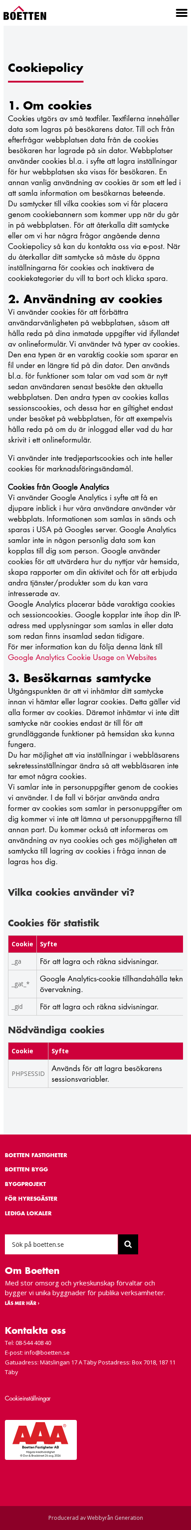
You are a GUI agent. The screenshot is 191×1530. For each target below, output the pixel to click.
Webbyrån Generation (115, 1518)
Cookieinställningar (28, 1398)
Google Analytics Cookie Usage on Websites (82, 657)
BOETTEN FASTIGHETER (36, 1155)
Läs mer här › (22, 1303)
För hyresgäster (31, 1198)
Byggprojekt (25, 1184)
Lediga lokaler (28, 1213)
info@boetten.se (47, 1352)
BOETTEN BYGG (26, 1169)
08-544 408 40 (33, 1343)
